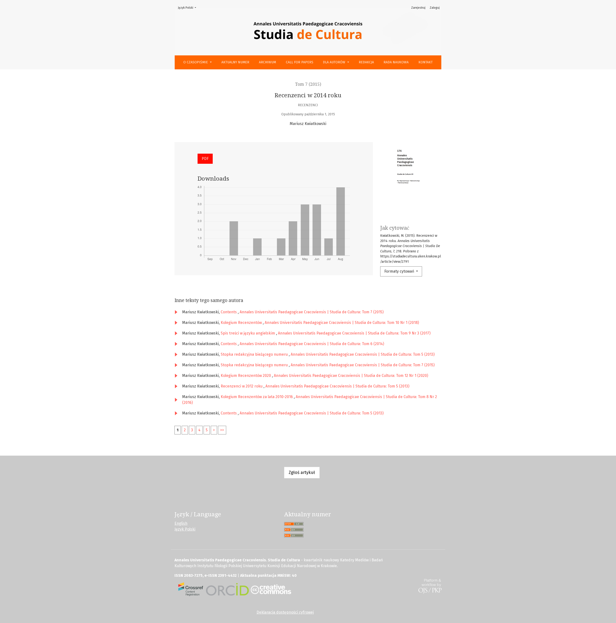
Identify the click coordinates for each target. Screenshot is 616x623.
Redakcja (366, 62)
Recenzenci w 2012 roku (242, 386)
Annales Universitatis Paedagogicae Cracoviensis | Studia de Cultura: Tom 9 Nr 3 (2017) (354, 333)
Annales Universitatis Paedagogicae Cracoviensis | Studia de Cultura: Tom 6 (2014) (312, 343)
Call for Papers (299, 62)
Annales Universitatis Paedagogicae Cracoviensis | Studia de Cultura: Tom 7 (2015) (312, 312)
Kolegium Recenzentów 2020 (246, 375)
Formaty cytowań (399, 271)
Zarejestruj (418, 7)
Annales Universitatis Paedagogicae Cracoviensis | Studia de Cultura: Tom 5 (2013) (363, 354)
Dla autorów (334, 62)
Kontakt (425, 62)
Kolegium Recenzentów (242, 322)
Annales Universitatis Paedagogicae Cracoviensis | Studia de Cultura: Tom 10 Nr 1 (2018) (342, 322)
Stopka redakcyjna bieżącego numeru (255, 354)
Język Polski (188, 7)
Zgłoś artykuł (302, 472)
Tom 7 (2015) (308, 84)
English (180, 523)
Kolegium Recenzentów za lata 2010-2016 (257, 396)
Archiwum (267, 62)
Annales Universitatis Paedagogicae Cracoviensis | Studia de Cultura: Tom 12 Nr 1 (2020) (351, 375)
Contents (229, 312)
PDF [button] (205, 158)
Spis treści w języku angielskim (248, 333)
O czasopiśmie (196, 62)
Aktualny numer (235, 62)
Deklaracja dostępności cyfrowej (285, 612)
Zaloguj (435, 7)
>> (222, 430)
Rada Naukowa (396, 62)
